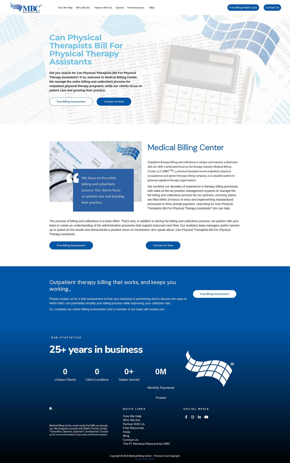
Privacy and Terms (145, 459)
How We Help (65, 7)
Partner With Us (103, 7)
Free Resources (135, 7)
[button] (83, 7)
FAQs (152, 7)
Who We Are (83, 7)
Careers (119, 7)
